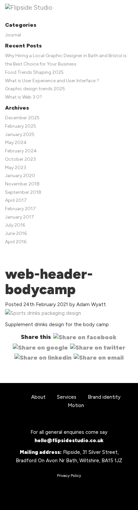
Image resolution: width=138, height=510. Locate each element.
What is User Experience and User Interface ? (52, 81)
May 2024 (16, 142)
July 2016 (15, 225)
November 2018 (22, 184)
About (38, 397)
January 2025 (19, 134)
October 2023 (20, 159)
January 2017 (19, 217)
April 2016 (15, 242)
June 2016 (16, 233)
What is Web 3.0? (23, 97)
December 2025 (22, 118)
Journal (13, 35)
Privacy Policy (69, 475)
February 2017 (20, 209)
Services (66, 397)
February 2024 (21, 151)
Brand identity (104, 397)
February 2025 (20, 126)
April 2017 (16, 200)
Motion (76, 405)
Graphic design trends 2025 (35, 89)
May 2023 (15, 167)
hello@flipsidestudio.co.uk (69, 440)
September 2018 (23, 192)
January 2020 (20, 175)
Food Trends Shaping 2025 (34, 72)
